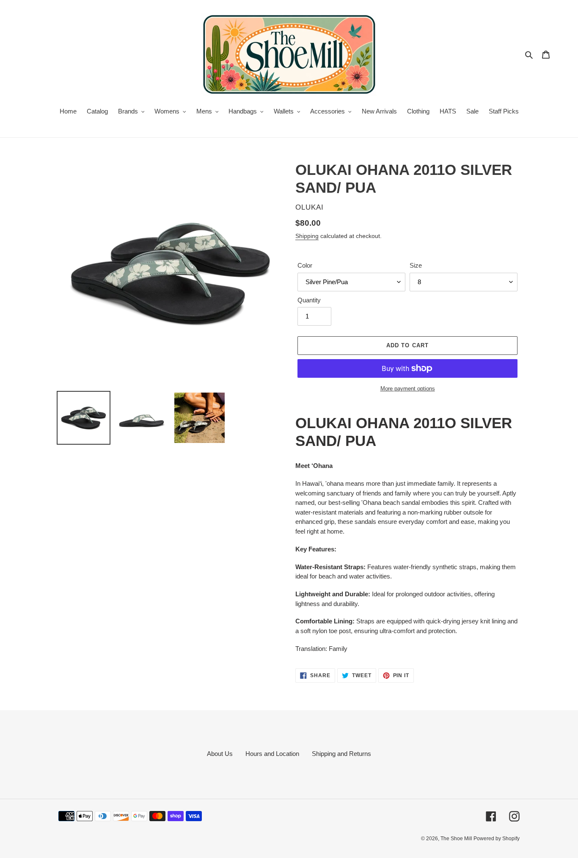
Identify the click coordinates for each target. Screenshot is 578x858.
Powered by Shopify (496, 838)
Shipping (307, 235)
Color (304, 265)
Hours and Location (272, 753)
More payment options (407, 388)
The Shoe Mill (456, 838)
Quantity (309, 300)
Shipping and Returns (341, 753)
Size (416, 265)
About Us (220, 753)
